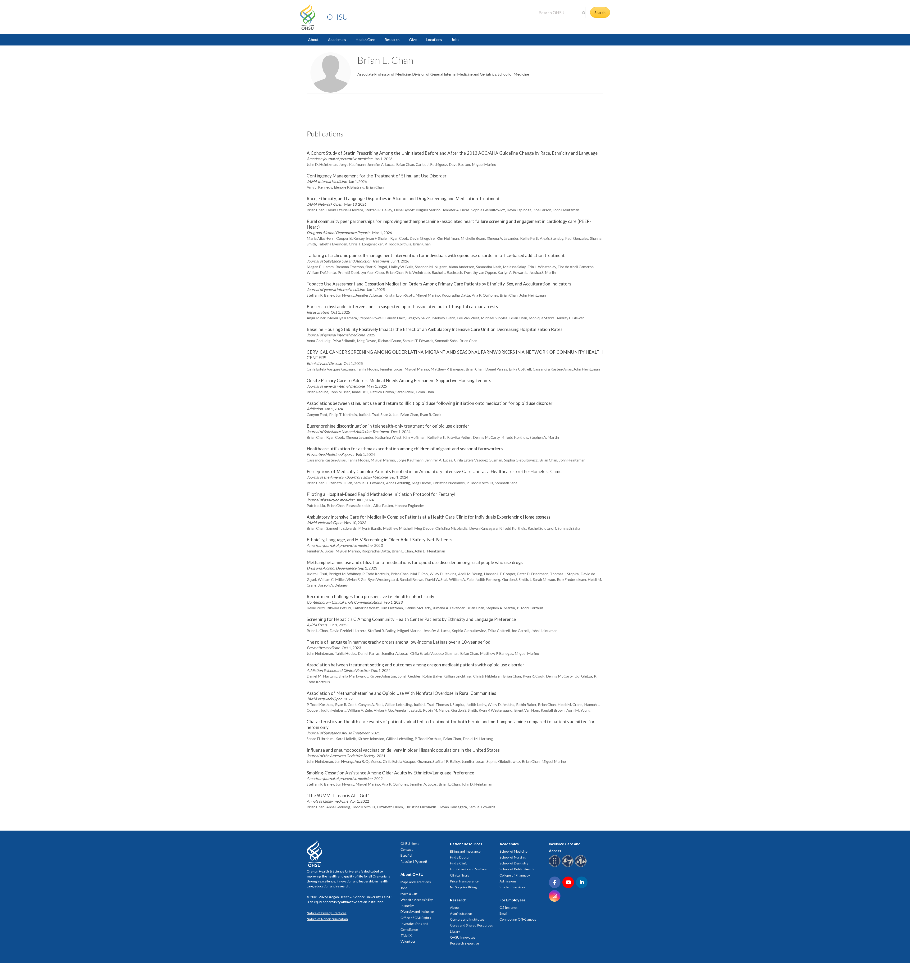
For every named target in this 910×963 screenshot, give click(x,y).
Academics (337, 39)
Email (503, 913)
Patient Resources (466, 843)
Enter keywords (551, 21)
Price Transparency (464, 881)
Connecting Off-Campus (518, 919)
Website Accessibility (416, 900)
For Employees (513, 900)
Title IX (406, 935)
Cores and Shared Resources (471, 925)
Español (406, 855)
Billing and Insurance (465, 851)
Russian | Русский (413, 861)
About (313, 39)
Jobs (455, 39)
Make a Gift (409, 894)
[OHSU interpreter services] (581, 866)
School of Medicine (514, 851)
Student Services (512, 887)
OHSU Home (409, 843)
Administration (461, 913)
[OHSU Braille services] (555, 866)
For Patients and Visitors (468, 869)
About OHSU (411, 874)
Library (455, 931)
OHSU (337, 16)
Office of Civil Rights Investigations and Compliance (415, 923)
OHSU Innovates (462, 937)
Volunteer (407, 941)
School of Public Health (517, 869)
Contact (406, 849)
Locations (434, 39)
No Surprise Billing (463, 887)
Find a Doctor (460, 857)
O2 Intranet (509, 907)
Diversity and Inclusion (417, 911)
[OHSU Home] (310, 16)
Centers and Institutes (467, 919)
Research (392, 39)
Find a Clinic (458, 863)
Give (413, 39)
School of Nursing (513, 857)
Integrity (407, 906)
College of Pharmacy (515, 875)
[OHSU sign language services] (568, 866)
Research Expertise (464, 943)
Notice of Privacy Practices (326, 913)
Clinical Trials (459, 875)
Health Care (365, 39)
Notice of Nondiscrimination (327, 919)
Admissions (508, 881)
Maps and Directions (415, 882)
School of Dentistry (514, 863)
